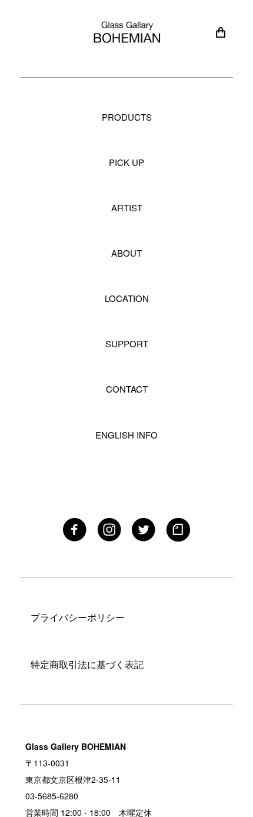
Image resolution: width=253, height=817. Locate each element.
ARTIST (126, 207)
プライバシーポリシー (78, 617)
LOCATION (127, 298)
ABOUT (126, 253)
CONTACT (127, 389)
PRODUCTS (127, 117)
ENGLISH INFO (126, 435)
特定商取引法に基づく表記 (87, 664)
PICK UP (126, 162)
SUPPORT (126, 343)
